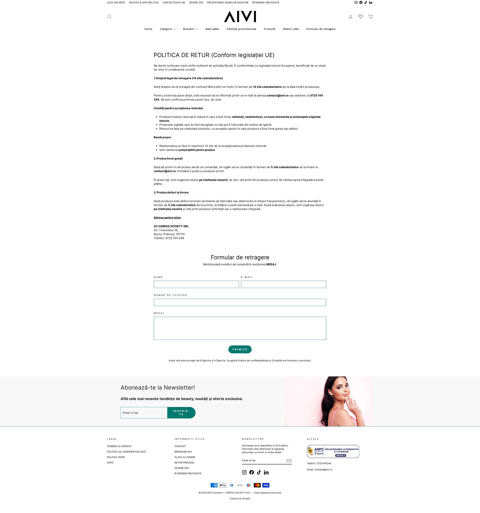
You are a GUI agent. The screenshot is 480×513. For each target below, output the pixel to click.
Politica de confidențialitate (253, 360)
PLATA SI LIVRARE (185, 457)
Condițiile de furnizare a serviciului (291, 360)
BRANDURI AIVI (183, 451)
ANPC (110, 462)
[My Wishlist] (360, 16)
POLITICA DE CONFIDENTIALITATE (126, 451)
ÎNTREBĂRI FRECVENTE (265, 2)
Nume (158, 277)
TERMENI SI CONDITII (119, 446)
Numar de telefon (170, 295)
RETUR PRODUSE (184, 462)
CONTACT (180, 446)
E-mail (247, 277)
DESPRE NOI (196, 2)
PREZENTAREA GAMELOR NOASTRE (228, 2)
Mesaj (159, 313)
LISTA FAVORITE (116, 2)
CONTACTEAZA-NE (174, 2)
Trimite (240, 349)
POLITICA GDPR (116, 457)
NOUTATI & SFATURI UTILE (144, 2)
